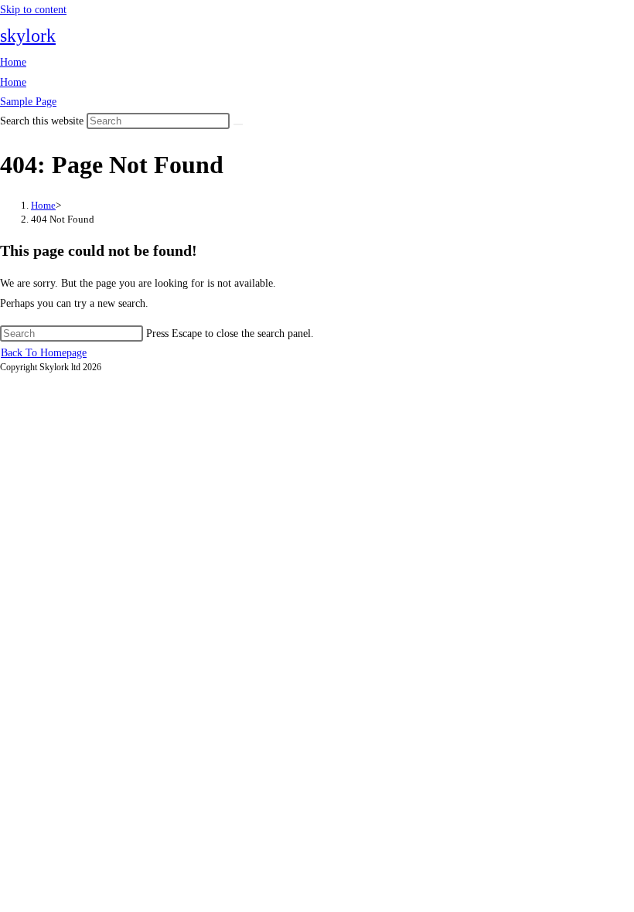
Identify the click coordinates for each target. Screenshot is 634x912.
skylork (28, 36)
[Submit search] (238, 124)
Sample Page (28, 101)
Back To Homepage (44, 353)
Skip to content (33, 9)
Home (13, 62)
